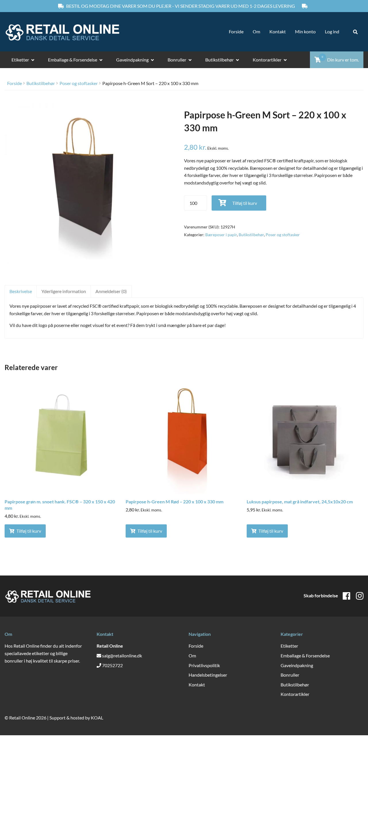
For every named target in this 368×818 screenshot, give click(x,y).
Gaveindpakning (132, 59)
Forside (236, 31)
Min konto (305, 31)
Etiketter (20, 59)
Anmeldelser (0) (111, 291)
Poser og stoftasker (79, 83)
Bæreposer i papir (221, 234)
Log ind (332, 31)
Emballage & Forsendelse (72, 59)
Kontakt (277, 31)
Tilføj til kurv (244, 203)
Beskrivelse (20, 291)
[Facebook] (346, 595)
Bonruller (177, 59)
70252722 (112, 665)
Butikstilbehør (219, 59)
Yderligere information (63, 291)
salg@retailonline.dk (122, 655)
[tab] (21, 291)
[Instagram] (359, 595)
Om (256, 31)
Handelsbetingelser (208, 675)
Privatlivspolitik (204, 665)
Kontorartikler (267, 59)
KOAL (97, 717)
